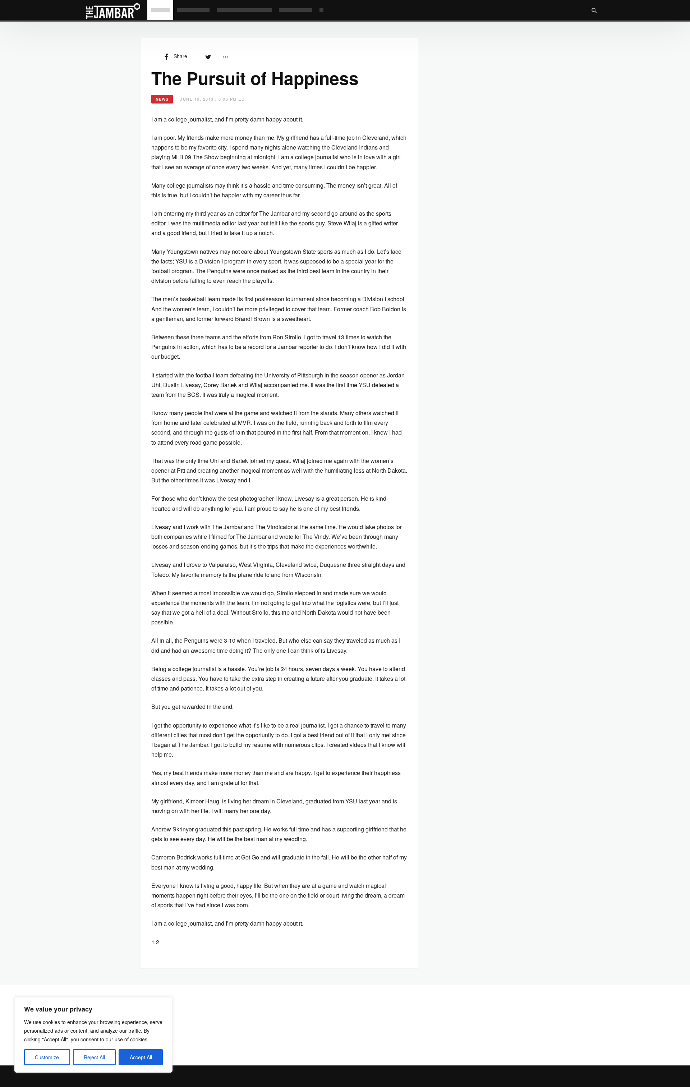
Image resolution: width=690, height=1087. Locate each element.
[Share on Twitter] (208, 56)
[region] (93, 1035)
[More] (225, 56)
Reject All (94, 1057)
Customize (47, 1057)
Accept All (141, 1057)
